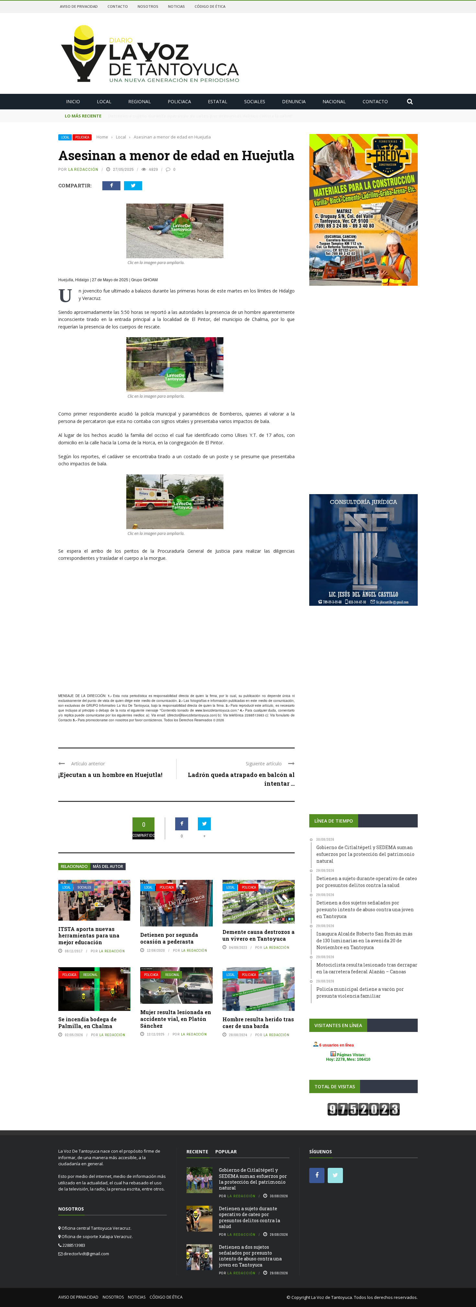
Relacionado (74, 866)
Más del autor (108, 866)
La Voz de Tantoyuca (331, 1297)
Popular (226, 1151)
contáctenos (152, 720)
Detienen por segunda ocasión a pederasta (169, 938)
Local (104, 101)
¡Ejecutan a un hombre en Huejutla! (110, 775)
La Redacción (83, 169)
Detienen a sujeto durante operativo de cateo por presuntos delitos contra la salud (249, 1217)
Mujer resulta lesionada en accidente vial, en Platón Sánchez (175, 1019)
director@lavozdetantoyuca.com (192, 715)
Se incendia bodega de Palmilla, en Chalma (87, 1022)
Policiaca (179, 101)
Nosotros (148, 6)
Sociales (254, 101)
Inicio (73, 101)
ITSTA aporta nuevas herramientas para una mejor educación (88, 935)
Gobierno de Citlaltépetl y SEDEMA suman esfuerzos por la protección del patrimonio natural (253, 1179)
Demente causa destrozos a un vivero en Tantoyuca (258, 935)
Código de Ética (210, 6)
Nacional (334, 101)
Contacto (118, 6)
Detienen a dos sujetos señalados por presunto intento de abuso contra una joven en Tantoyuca (250, 1256)
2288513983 (254, 715)
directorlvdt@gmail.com (86, 1254)
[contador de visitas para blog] (363, 1109)
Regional (139, 101)
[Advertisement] (176, 642)
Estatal (217, 101)
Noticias (176, 6)
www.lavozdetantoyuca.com (216, 710)
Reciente (197, 1151)
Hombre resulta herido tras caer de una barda (258, 1022)
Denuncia (294, 101)
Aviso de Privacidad (79, 6)
